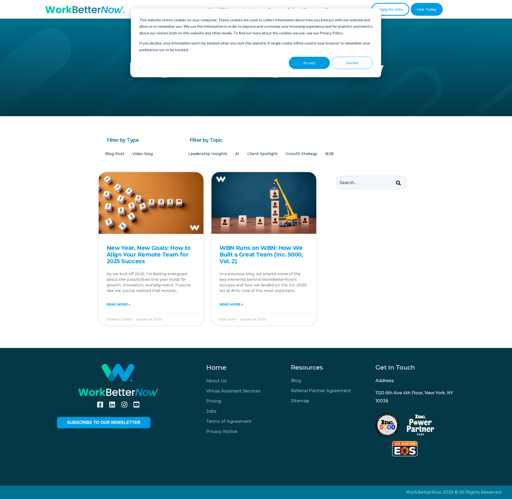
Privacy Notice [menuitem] (221, 431)
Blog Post (114, 153)
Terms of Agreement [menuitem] (228, 421)
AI (237, 153)
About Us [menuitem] (216, 380)
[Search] (398, 183)
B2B (329, 153)
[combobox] (371, 182)
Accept (309, 62)
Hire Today (427, 9)
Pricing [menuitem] (213, 401)
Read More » (118, 304)
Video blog (142, 153)
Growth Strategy (301, 153)
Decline (352, 62)
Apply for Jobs (390, 9)
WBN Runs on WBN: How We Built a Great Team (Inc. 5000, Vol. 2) (261, 255)
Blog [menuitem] (296, 380)
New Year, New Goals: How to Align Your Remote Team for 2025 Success (149, 255)
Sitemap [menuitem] (300, 400)
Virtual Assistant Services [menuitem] (233, 390)
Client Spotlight (262, 153)
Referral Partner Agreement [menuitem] (321, 390)
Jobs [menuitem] (211, 411)
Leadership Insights (207, 153)
